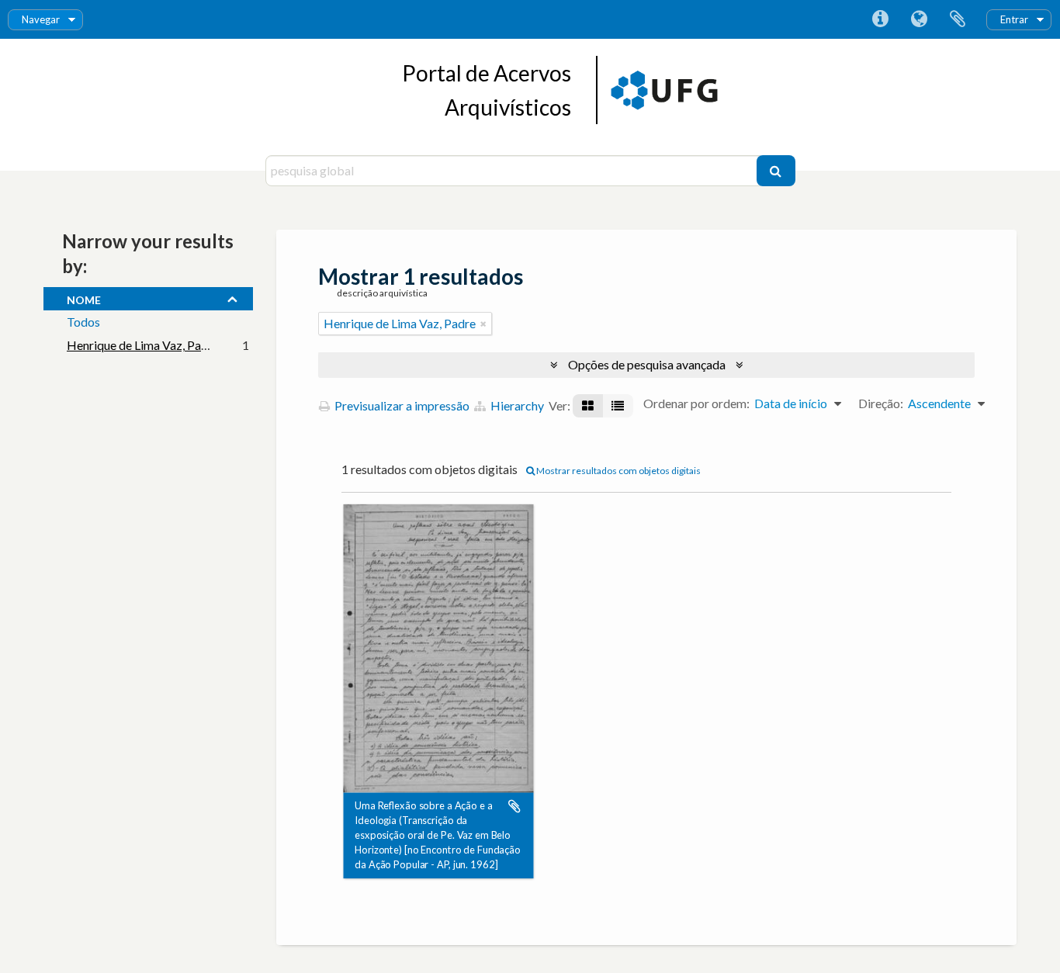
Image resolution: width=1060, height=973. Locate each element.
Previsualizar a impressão (400, 405)
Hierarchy (516, 405)
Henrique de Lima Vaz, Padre (143, 345)
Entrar (1014, 19)
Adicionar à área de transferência (514, 806)
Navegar (41, 19)
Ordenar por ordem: (696, 403)
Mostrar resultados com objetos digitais (618, 470)
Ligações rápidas (880, 19)
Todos (83, 321)
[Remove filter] (483, 323)
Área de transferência (957, 19)
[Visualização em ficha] (588, 405)
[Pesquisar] (776, 170)
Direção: (880, 403)
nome (84, 298)
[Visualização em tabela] (617, 405)
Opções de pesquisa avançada (647, 364)
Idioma (918, 19)
